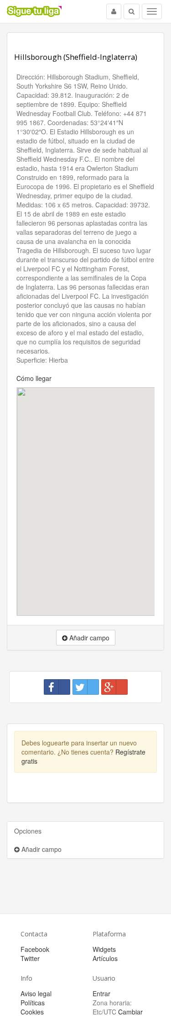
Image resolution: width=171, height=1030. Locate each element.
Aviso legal (36, 993)
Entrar (101, 993)
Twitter (30, 958)
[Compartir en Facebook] (57, 687)
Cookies (32, 1011)
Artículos (105, 958)
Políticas (33, 1002)
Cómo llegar (34, 378)
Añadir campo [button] (88, 637)
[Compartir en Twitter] (86, 687)
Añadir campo (41, 849)
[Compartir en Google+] (114, 687)
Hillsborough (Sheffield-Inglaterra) (75, 57)
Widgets (104, 949)
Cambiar (130, 1011)
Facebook (35, 949)
